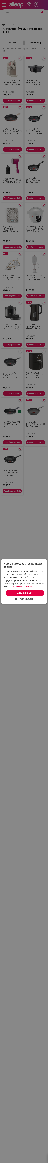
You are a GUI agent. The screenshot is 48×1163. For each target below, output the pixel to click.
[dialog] (24, 581)
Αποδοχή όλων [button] (25, 593)
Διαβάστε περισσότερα (21, 586)
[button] (24, 599)
